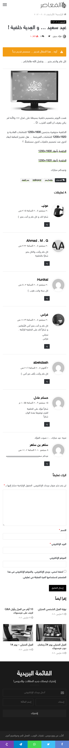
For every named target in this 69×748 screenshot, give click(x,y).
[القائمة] (5, 5)
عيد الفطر (25, 180)
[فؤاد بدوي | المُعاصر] (53, 5)
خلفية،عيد (49, 180)
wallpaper (37, 180)
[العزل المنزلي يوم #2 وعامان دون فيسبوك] (51, 632)
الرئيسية (60, 14)
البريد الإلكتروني (58, 544)
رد (47, 224)
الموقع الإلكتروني (58, 558)
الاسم (62, 530)
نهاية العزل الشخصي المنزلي (52, 609)
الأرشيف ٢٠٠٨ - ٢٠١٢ (44, 14)
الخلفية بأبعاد (52, 151)
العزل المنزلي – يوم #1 (21, 644)
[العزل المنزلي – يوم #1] (18, 632)
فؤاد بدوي (57, 36)
